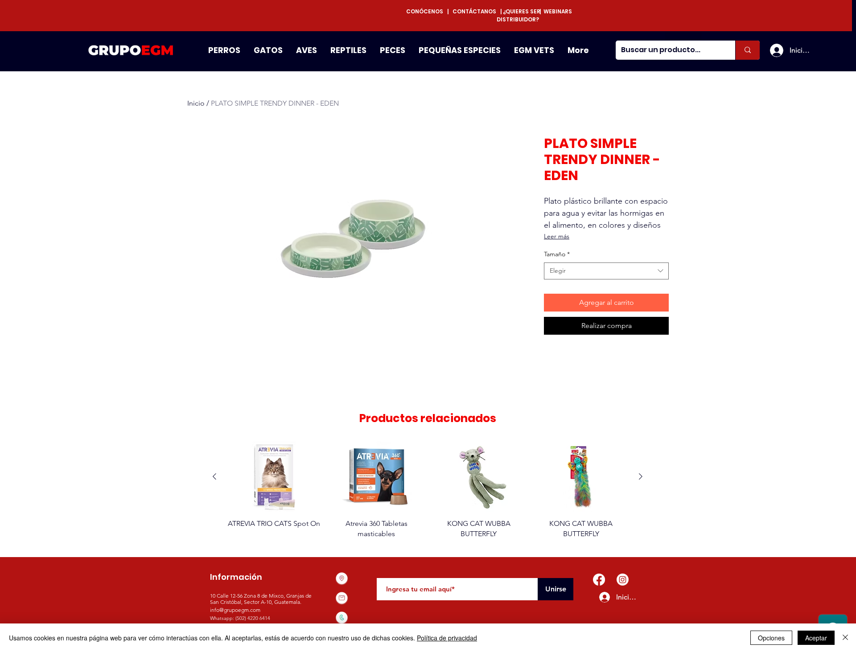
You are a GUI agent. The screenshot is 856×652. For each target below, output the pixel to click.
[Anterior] (214, 476)
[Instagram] (623, 580)
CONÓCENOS (426, 11)
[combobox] (606, 270)
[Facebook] (599, 580)
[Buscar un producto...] (747, 50)
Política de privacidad (447, 637)
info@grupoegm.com (235, 610)
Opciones (771, 637)
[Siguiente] (640, 476)
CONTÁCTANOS (474, 11)
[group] (427, 490)
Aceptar (816, 637)
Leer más (556, 236)
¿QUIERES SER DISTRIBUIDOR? (518, 15)
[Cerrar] (845, 638)
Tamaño (557, 254)
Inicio (196, 103)
